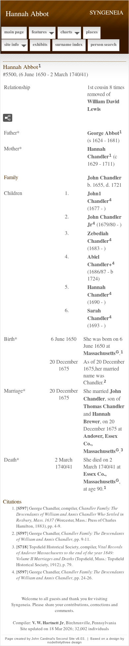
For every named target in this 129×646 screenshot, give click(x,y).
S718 (22, 546)
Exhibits (40, 44)
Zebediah (98, 236)
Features (39, 31)
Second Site (65, 638)
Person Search (103, 44)
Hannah (98, 152)
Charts (66, 31)
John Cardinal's (43, 638)
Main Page (14, 31)
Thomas (103, 406)
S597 (22, 508)
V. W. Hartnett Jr (48, 622)
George (103, 133)
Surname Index (69, 44)
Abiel (98, 260)
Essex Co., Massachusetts (99, 477)
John (104, 177)
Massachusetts (99, 353)
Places (92, 31)
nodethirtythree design (64, 642)
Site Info (11, 44)
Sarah (98, 314)
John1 (98, 197)
